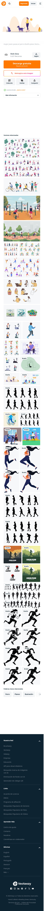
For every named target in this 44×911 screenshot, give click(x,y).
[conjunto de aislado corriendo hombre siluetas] (26, 730)
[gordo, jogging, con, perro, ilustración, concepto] (12, 532)
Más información (11, 94)
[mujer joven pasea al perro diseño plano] (12, 428)
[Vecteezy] (3, 3)
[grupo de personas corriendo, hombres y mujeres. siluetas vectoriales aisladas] (12, 679)
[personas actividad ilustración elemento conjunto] (22, 305)
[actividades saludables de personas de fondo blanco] (22, 185)
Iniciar (33, 3)
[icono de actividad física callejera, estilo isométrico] (12, 363)
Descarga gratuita (22, 64)
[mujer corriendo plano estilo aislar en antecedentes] (30, 535)
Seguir (36, 56)
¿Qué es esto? (21, 90)
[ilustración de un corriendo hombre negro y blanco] (12, 780)
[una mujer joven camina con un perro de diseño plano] (14, 413)
